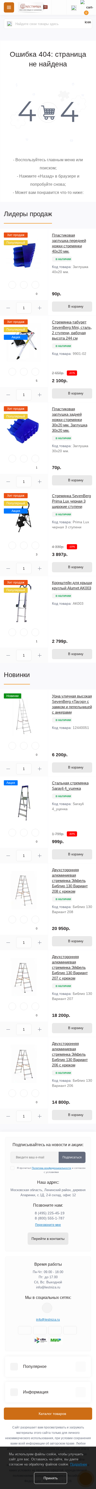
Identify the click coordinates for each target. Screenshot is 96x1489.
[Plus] (39, 308)
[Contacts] (73, 7)
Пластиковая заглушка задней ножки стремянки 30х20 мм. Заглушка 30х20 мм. (69, 420)
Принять (51, 1478)
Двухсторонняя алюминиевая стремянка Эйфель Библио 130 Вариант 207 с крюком (70, 967)
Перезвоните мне (48, 1225)
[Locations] (58, 7)
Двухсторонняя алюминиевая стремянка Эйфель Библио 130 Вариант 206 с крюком (70, 1054)
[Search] (9, 24)
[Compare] (35, 285)
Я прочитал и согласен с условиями (51, 1170)
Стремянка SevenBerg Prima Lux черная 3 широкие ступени (71, 501)
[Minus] (8, 308)
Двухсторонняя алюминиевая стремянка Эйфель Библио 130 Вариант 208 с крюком (70, 880)
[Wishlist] (24, 285)
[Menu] (9, 7)
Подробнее (78, 1464)
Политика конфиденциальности (51, 1168)
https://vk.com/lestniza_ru (47, 1308)
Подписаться (72, 1157)
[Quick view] (12, 285)
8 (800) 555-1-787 (50, 1218)
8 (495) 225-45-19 (50, 1213)
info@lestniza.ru (48, 1287)
